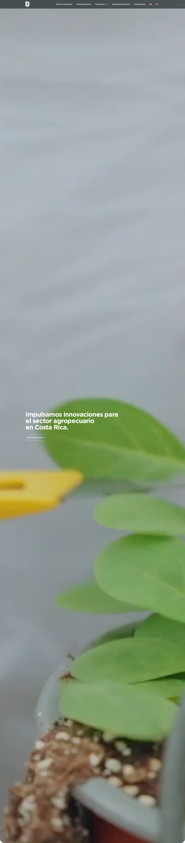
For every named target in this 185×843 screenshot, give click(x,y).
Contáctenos (139, 4)
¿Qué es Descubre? (64, 4)
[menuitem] (150, 4)
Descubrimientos (84, 4)
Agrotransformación (121, 4)
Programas (100, 4)
